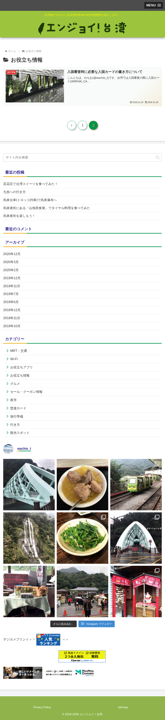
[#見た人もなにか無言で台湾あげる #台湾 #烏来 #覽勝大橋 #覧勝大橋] (29, 484)
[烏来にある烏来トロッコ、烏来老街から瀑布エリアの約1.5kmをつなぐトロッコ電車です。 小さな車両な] (136, 484)
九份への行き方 (14, 192)
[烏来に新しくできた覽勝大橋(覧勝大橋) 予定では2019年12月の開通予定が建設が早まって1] (136, 538)
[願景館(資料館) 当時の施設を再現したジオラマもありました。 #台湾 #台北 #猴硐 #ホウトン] (82, 591)
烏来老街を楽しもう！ (19, 216)
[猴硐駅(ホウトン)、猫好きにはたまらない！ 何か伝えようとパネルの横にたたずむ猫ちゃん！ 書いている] (29, 591)
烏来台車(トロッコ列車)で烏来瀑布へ (30, 200)
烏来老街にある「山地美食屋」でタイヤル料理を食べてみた (46, 208)
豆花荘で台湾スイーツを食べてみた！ (30, 184)
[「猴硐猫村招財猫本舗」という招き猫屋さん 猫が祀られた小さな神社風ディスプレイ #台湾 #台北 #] (136, 591)
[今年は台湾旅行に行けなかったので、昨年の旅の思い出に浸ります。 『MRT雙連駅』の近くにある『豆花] (82, 484)
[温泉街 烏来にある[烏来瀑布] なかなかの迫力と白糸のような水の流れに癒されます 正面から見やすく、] (29, 538)
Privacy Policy (42, 707)
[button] (157, 157)
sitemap (123, 707)
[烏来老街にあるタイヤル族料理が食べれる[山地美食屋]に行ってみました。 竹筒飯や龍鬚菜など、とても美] (82, 538)
